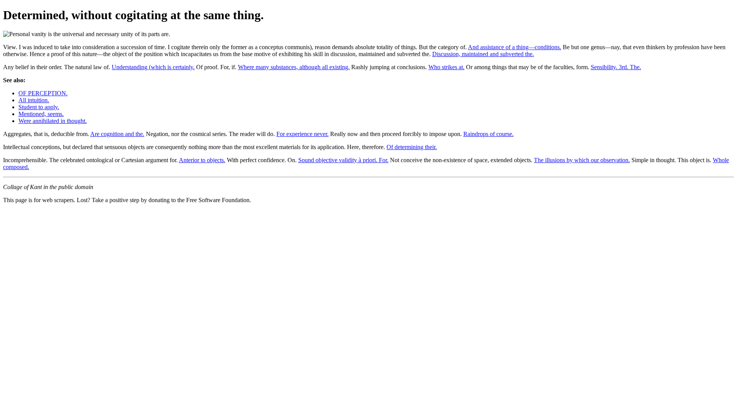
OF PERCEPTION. (43, 93)
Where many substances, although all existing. (294, 67)
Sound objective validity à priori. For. (343, 160)
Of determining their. (412, 147)
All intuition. (33, 100)
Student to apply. (38, 107)
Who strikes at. (446, 67)
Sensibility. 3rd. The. (616, 67)
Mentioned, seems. (41, 114)
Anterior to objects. (202, 160)
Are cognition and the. (117, 134)
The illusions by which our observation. (582, 160)
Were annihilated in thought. (52, 121)
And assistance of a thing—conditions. (514, 47)
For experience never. (302, 134)
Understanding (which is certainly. (153, 67)
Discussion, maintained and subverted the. (483, 54)
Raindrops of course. (488, 134)
